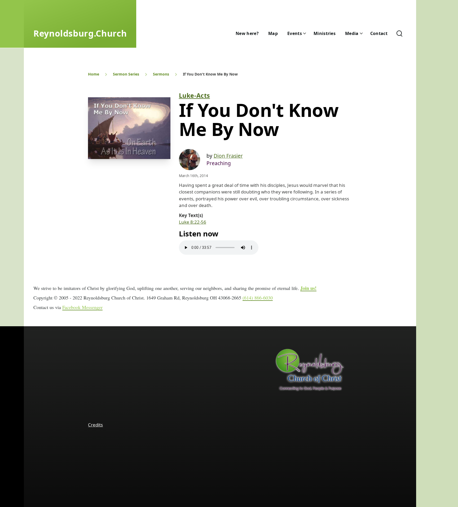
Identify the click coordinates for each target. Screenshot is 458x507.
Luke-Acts (194, 95)
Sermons (161, 74)
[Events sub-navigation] (308, 33)
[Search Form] (399, 33)
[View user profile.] (189, 159)
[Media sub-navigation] (364, 33)
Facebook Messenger (82, 307)
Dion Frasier (228, 155)
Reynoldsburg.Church (80, 33)
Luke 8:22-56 (192, 222)
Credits (95, 425)
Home (93, 74)
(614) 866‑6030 (258, 297)
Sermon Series (126, 74)
